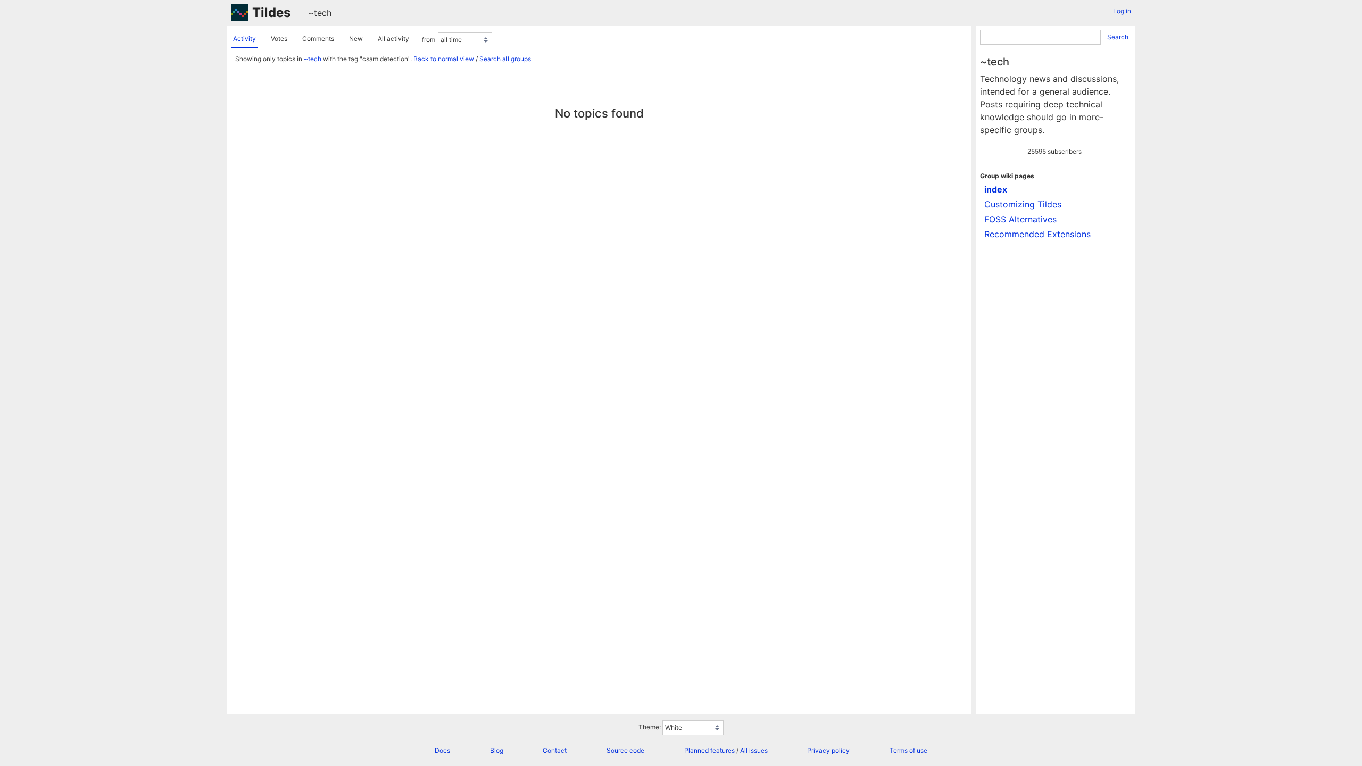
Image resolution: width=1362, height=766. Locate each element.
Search (1117, 37)
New (356, 39)
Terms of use (908, 750)
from (428, 40)
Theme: (649, 727)
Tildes (271, 12)
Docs (442, 750)
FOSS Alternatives (1020, 219)
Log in (1122, 11)
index (995, 189)
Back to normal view (443, 59)
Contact (555, 750)
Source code (625, 750)
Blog (496, 750)
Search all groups (505, 59)
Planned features (709, 750)
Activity (244, 39)
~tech (319, 12)
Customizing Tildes (1022, 204)
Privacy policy (828, 750)
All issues (754, 750)
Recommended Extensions (1037, 234)
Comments (318, 39)
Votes (279, 39)
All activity (393, 39)
